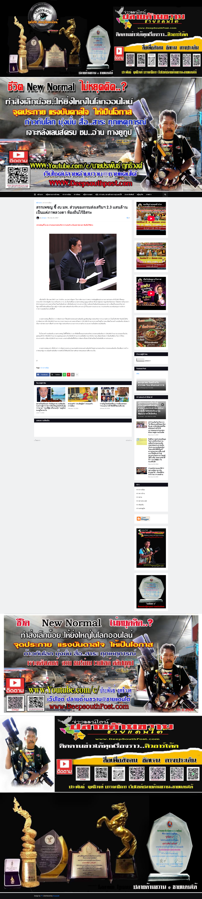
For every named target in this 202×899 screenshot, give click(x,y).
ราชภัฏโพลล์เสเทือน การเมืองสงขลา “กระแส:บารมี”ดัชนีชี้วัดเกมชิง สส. (113, 405)
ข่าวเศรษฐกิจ (140, 508)
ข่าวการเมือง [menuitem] (67, 194)
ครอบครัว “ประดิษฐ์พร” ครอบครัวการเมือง (80, 405)
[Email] (73, 374)
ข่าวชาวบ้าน (140, 493)
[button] (35, 194)
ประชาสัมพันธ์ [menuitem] (129, 194)
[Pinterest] (68, 374)
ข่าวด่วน (139, 497)
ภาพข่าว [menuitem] (149, 194)
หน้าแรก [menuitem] (40, 194)
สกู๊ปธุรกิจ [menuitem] (140, 194)
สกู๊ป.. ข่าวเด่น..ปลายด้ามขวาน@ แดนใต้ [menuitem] (108, 194)
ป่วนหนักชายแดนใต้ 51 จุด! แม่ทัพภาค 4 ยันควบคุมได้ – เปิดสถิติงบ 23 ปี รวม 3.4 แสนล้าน (156, 471)
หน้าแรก (39, 202)
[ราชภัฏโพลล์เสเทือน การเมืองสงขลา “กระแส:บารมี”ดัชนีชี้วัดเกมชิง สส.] (115, 394)
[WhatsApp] (64, 374)
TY (42, 896)
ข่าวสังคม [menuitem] (77, 194)
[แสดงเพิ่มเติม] (77, 374)
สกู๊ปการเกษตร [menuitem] (87, 194)
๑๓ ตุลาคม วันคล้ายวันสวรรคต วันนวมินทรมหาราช (151, 383)
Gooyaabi (56, 896)
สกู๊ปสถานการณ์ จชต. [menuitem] (53, 194)
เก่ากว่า (128, 440)
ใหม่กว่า (37, 440)
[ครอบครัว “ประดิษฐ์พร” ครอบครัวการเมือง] (83, 394)
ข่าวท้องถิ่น (140, 505)
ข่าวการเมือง (47, 202)
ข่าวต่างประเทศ (141, 501)
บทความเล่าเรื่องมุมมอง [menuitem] (46, 200)
